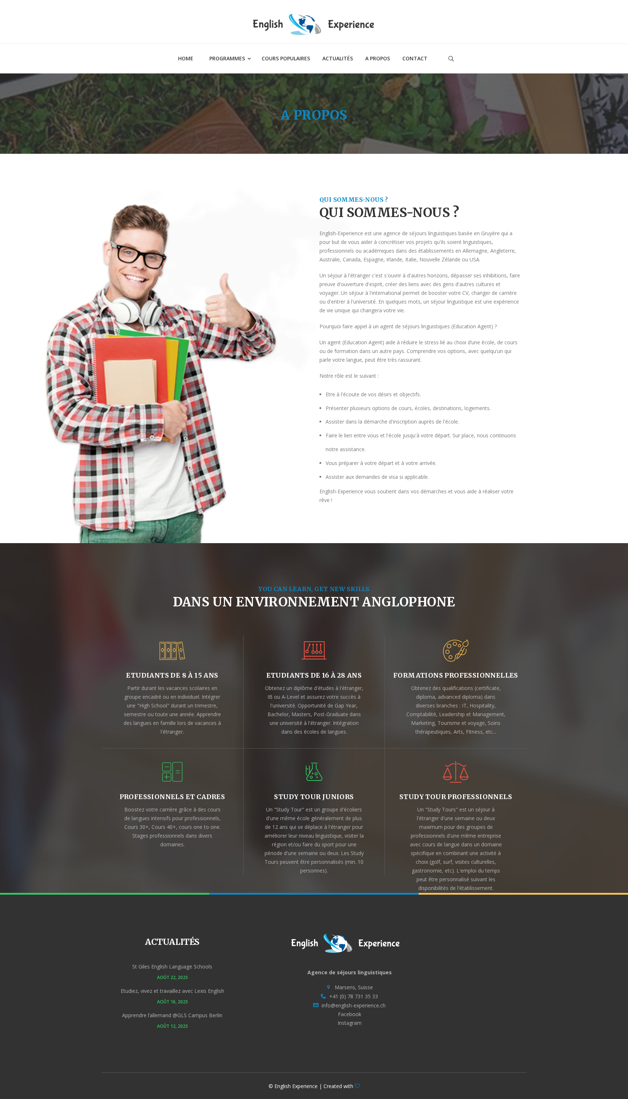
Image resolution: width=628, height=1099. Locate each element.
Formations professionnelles (455, 675)
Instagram (350, 1022)
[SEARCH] (512, 79)
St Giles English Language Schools (172, 966)
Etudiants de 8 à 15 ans (172, 675)
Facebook (349, 1014)
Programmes (227, 58)
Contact (414, 58)
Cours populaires (286, 58)
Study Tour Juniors (314, 797)
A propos (377, 58)
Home (185, 58)
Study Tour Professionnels (455, 797)
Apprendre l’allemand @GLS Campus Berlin (172, 1015)
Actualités (337, 58)
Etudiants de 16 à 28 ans (314, 675)
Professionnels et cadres (172, 797)
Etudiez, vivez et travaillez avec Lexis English (172, 990)
